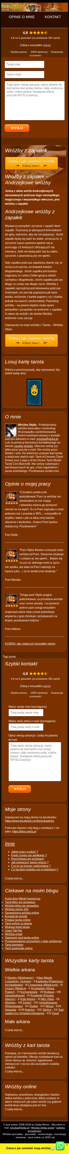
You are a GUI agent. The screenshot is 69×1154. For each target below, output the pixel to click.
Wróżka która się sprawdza (22, 905)
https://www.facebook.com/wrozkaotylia (29, 820)
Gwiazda (10, 1009)
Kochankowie (29, 992)
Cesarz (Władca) (15, 988)
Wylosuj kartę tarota (17, 927)
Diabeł (34, 1006)
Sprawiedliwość (15, 995)
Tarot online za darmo (18, 923)
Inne (10, 844)
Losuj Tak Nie (13, 930)
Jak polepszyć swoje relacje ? (30, 862)
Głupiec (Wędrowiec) (20, 977)
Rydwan (49, 992)
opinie (47, 45)
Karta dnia (11, 898)
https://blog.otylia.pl (24, 831)
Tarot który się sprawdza (20, 902)
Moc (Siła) (47, 999)
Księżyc (30, 1009)
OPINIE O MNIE (22, 17)
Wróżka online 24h (16, 909)
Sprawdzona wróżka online (22, 912)
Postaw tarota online (18, 919)
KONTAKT (53, 17)
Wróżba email (13, 934)
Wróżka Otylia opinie (42, 1127)
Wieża (49, 1006)
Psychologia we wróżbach (27, 858)
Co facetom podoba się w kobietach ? (34, 869)
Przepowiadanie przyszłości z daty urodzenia (33, 941)
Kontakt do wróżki (16, 916)
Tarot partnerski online (19, 948)
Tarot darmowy (14, 944)
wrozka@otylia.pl (47, 438)
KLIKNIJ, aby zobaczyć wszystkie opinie (30, 643)
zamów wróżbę (23, 446)
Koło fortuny (27, 999)
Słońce (47, 1009)
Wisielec (10, 1002)
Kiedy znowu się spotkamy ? (29, 855)
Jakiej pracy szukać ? (24, 851)
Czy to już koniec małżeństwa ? (31, 865)
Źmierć (27, 1002)
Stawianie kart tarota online (22, 937)
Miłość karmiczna (29, 898)
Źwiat (55, 1013)
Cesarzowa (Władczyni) (43, 984)
